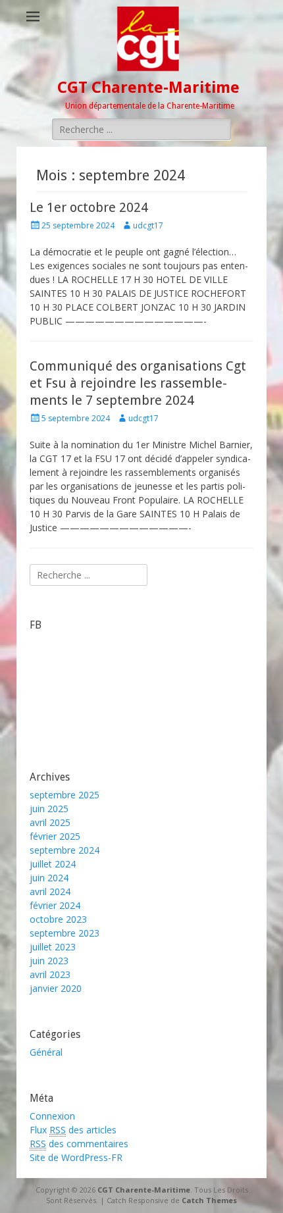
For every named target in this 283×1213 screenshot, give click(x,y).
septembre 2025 (64, 794)
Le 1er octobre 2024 (89, 207)
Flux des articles (73, 1129)
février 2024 (55, 905)
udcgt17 (148, 225)
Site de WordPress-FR (76, 1157)
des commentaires (79, 1143)
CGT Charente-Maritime (148, 87)
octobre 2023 (58, 919)
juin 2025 (49, 808)
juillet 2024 (53, 864)
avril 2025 (50, 822)
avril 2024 (50, 891)
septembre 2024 (64, 850)
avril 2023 (50, 974)
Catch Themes (209, 1200)
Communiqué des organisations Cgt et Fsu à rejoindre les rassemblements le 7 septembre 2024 (138, 383)
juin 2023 (49, 960)
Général (46, 1052)
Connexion (52, 1116)
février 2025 (55, 836)
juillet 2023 (53, 947)
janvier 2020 (56, 988)
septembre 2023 (64, 933)
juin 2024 (49, 877)
